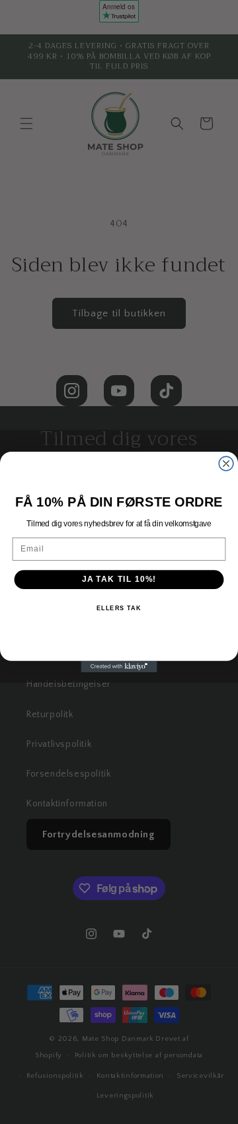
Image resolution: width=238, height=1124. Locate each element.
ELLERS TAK (119, 608)
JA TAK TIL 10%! (119, 579)
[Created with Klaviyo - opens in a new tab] (119, 666)
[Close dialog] (226, 463)
